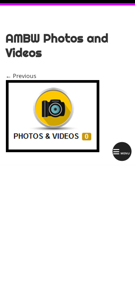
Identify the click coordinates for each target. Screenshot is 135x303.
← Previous (21, 76)
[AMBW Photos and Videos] (53, 150)
